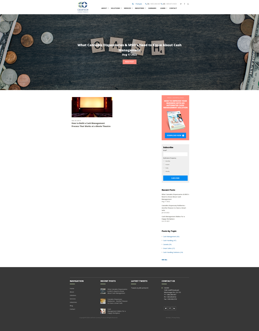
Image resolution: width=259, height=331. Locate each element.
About (72, 292)
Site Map (168, 317)
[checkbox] (175, 166)
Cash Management (171, 236)
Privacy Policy (176, 317)
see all (164, 260)
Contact (72, 309)
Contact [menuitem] (173, 8)
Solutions (73, 295)
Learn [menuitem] (162, 8)
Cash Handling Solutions (173, 252)
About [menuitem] (104, 8)
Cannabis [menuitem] (152, 8)
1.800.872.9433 (171, 4)
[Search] (133, 4)
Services (73, 299)
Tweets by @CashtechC (140, 288)
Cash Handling (169, 240)
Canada (167, 244)
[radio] (175, 161)
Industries (73, 302)
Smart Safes (169, 248)
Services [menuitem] (127, 8)
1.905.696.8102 (171, 297)
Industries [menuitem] (139, 8)
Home (72, 288)
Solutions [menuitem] (115, 8)
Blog (71, 306)
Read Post (129, 62)
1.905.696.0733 (172, 299)
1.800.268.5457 (155, 4)
